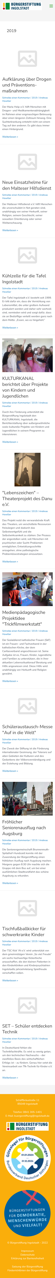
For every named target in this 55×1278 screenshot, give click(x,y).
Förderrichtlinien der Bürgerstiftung (27, 1270)
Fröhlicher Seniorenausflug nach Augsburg (24, 828)
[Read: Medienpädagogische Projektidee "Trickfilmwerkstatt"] (27, 589)
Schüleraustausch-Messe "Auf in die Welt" (27, 730)
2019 (34, 97)
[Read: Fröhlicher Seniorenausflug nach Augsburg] (27, 798)
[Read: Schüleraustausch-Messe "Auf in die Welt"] (27, 706)
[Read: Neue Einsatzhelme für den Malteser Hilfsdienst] (27, 161)
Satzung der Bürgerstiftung (27, 1266)
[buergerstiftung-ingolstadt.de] (27, 1158)
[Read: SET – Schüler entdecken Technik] (27, 1005)
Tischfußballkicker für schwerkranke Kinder (24, 932)
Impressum (27, 1251)
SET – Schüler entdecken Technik (27, 1029)
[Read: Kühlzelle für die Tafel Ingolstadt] (27, 255)
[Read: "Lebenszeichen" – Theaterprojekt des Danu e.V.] (27, 469)
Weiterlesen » (10, 137)
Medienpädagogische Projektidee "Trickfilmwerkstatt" (23, 618)
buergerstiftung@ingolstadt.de (32, 1116)
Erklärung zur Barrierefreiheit (27, 1258)
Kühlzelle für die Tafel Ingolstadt (24, 279)
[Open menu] (51, 6)
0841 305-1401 (32, 1112)
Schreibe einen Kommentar (16, 97)
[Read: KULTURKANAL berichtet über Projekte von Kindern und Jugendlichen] (27, 355)
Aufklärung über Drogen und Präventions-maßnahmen (26, 85)
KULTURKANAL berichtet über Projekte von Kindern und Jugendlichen (25, 387)
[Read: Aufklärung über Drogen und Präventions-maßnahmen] (27, 58)
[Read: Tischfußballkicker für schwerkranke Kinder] (27, 908)
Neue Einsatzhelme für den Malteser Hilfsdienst (26, 185)
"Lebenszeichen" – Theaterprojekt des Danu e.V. (27, 498)
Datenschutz (27, 1254)
